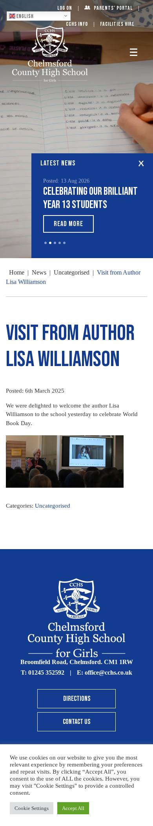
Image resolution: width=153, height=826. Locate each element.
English (24, 16)
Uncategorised (52, 506)
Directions (76, 699)
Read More (68, 224)
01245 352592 (46, 672)
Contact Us (76, 722)
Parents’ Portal (113, 8)
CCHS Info (77, 24)
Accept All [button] (73, 808)
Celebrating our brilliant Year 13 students (90, 198)
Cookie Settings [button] (32, 808)
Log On (64, 8)
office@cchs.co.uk (108, 672)
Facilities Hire (117, 24)
